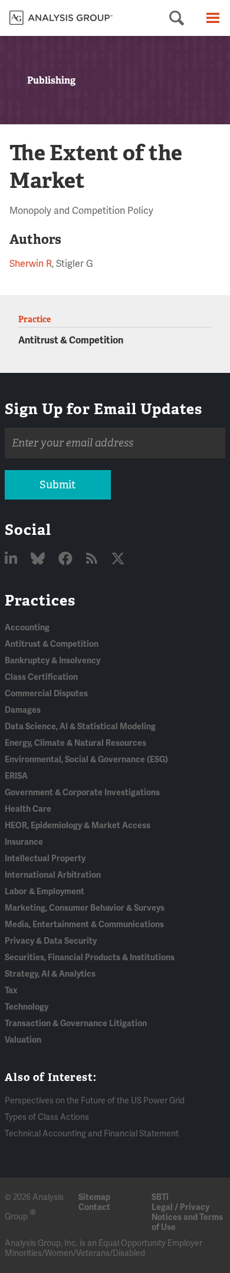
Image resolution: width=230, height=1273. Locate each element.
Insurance (24, 842)
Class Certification (41, 677)
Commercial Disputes (46, 694)
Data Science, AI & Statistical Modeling (80, 727)
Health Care (28, 809)
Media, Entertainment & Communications (84, 925)
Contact (94, 1207)
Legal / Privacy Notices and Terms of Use (187, 1217)
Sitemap (94, 1197)
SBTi (160, 1197)
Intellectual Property (45, 859)
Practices (40, 600)
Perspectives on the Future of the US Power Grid (95, 1101)
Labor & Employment (44, 892)
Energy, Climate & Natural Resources (75, 743)
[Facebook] (66, 559)
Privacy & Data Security (51, 941)
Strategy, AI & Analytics (50, 974)
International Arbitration (53, 875)
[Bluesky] (39, 559)
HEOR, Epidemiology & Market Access (77, 826)
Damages (23, 710)
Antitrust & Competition (70, 340)
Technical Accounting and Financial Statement (92, 1134)
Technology (26, 1007)
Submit (57, 484)
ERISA (16, 776)
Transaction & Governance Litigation (76, 1024)
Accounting (27, 628)
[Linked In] (12, 559)
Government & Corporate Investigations (82, 793)
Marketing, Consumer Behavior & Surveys (85, 908)
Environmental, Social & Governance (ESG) (86, 760)
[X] (118, 559)
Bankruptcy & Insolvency (52, 661)
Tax (11, 991)
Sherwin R (30, 264)
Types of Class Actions (47, 1117)
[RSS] (93, 559)
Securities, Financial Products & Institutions (90, 958)
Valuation (23, 1040)
